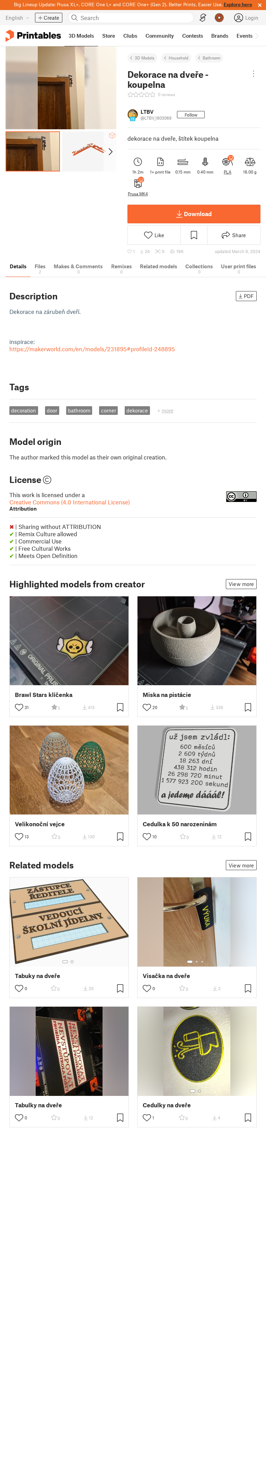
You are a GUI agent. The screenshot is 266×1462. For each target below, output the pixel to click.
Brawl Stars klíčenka (43, 694)
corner (108, 410)
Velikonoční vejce (40, 824)
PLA (227, 171)
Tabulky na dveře (38, 1105)
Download (198, 213)
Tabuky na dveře (37, 975)
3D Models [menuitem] (81, 35)
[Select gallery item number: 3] (202, 961)
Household (178, 57)
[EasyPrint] (203, 18)
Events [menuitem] (244, 35)
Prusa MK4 (138, 193)
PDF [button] (249, 296)
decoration (23, 410)
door (52, 410)
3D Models (144, 57)
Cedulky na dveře (167, 1105)
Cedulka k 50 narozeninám (180, 824)
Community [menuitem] (159, 35)
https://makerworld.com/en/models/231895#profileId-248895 (92, 348)
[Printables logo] (33, 36)
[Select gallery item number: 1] (65, 961)
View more (241, 584)
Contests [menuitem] (192, 35)
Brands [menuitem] (219, 35)
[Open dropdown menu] (253, 73)
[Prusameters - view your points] (219, 17)
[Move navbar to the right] (256, 35)
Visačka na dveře (166, 975)
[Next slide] (110, 151)
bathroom (79, 410)
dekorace (137, 410)
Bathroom (211, 57)
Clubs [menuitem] (130, 35)
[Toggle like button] (19, 707)
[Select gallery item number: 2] (72, 961)
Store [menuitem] (108, 35)
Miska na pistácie (167, 694)
